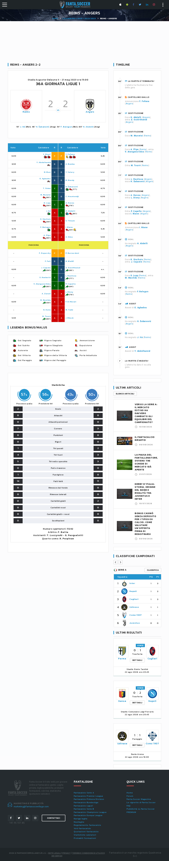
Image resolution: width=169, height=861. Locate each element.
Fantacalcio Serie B (84, 808)
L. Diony (69, 292)
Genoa (122, 701)
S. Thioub (70, 220)
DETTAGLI (137, 660)
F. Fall (48, 261)
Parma (122, 658)
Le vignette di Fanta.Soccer (141, 802)
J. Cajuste (46, 267)
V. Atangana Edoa (42, 283)
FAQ (129, 805)
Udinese (134, 607)
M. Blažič (70, 261)
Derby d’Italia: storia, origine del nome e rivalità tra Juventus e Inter (145, 491)
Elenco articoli (125, 393)
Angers (90, 112)
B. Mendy (70, 180)
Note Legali (54, 853)
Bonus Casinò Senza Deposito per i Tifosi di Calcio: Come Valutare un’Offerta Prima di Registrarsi (145, 524)
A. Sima (69, 237)
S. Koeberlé (45, 277)
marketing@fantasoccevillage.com (31, 806)
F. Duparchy (45, 253)
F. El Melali (71, 301)
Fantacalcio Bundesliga (86, 802)
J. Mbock (70, 318)
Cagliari (133, 599)
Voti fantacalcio (82, 828)
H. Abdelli (88, 126)
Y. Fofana (70, 154)
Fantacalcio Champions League (90, 812)
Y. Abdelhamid (43, 162)
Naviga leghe (80, 818)
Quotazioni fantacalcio (86, 831)
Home (55, 18)
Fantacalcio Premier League (88, 796)
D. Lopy (47, 202)
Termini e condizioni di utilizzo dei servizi (78, 854)
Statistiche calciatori (85, 834)
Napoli (133, 591)
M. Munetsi (45, 194)
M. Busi (47, 172)
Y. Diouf (47, 154)
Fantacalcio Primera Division (89, 799)
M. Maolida (45, 300)
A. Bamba (70, 164)
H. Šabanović (42, 126)
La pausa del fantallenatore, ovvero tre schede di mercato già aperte (146, 462)
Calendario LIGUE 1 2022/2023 (79, 18)
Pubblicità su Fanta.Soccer (141, 808)
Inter (132, 583)
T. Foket (47, 188)
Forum (130, 796)
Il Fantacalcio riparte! (145, 438)
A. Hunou (70, 202)
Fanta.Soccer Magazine (139, 799)
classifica (153, 570)
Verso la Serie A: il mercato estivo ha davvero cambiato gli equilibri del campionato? (146, 413)
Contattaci (53, 818)
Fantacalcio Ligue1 (83, 805)
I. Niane (69, 227)
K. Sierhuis (45, 219)
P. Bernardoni (72, 253)
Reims (26, 112)
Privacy (66, 853)
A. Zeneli (46, 293)
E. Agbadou (45, 178)
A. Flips (47, 235)
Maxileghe (79, 822)
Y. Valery (70, 172)
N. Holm (47, 309)
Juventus (134, 622)
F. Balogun (66, 126)
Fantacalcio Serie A (84, 792)
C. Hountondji (72, 196)
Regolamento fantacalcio (87, 825)
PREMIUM (131, 812)
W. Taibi (69, 309)
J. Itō (22, 126)
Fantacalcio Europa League (88, 815)
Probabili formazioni (85, 838)
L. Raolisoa (71, 275)
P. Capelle (71, 283)
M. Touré (46, 316)
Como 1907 (135, 615)
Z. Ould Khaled (73, 267)
